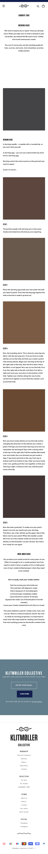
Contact (24, 769)
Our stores (24, 808)
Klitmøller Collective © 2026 (22, 848)
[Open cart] (43, 6)
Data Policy (24, 765)
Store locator (24, 812)
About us (24, 798)
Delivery (24, 759)
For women (24, 783)
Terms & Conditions (24, 755)
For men (24, 780)
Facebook (24, 823)
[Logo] (24, 6)
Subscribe (24, 694)
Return (24, 762)
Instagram (24, 826)
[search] (38, 6)
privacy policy (37, 701)
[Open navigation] (3, 6)
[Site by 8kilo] (35, 848)
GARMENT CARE (24, 787)
